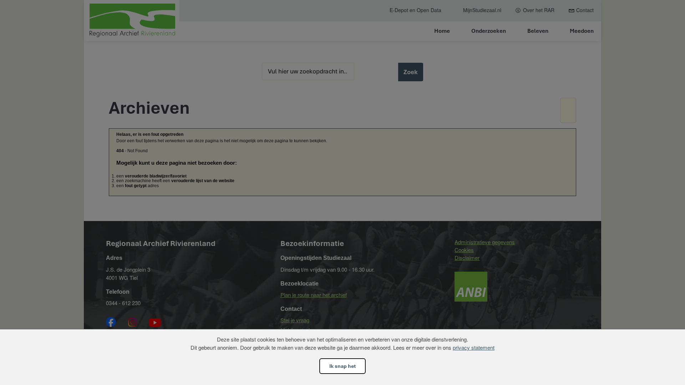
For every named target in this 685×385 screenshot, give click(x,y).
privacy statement (473, 347)
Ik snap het (342, 366)
